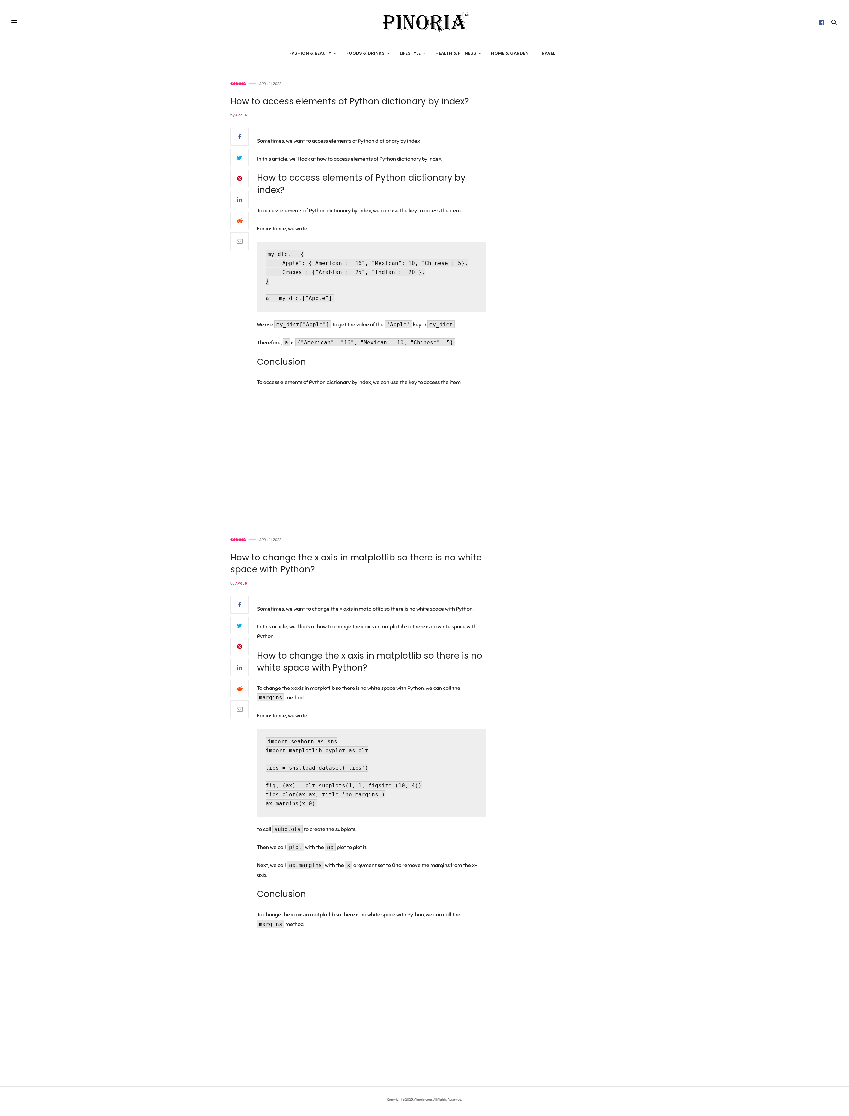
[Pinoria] (424, 22)
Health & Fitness (455, 53)
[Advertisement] (562, 181)
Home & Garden (510, 53)
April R (241, 115)
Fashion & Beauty (310, 53)
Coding (238, 84)
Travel (547, 53)
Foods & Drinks (365, 53)
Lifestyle (410, 53)
